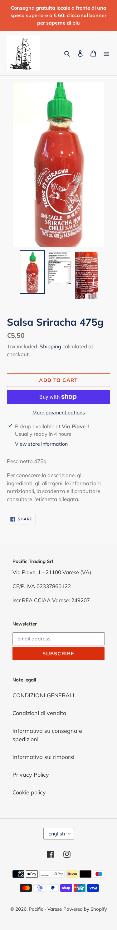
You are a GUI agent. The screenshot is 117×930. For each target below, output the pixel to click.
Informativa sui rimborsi (43, 756)
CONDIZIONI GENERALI (43, 695)
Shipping (50, 346)
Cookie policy (29, 792)
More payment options (58, 412)
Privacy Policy (30, 774)
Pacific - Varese (45, 909)
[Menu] (106, 53)
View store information (41, 444)
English (56, 833)
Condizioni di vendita (39, 713)
